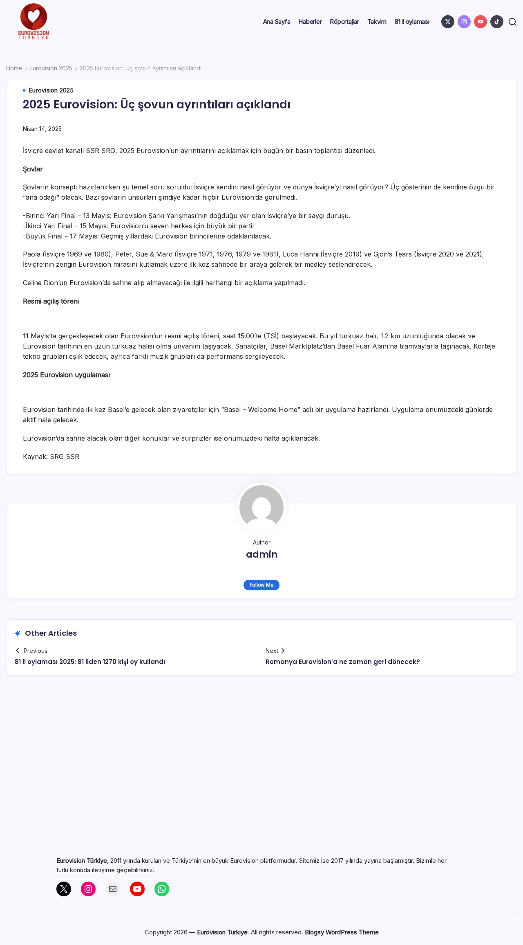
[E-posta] (112, 889)
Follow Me (262, 585)
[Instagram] (88, 889)
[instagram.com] (464, 21)
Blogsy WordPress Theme (342, 932)
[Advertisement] (261, 757)
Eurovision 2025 (50, 68)
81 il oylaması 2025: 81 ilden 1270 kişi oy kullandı (90, 661)
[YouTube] (137, 889)
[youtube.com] (480, 21)
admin (261, 554)
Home (14, 68)
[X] (63, 889)
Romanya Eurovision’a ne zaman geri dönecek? (343, 661)
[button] (512, 22)
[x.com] (447, 21)
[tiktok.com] (496, 21)
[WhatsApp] (161, 889)
